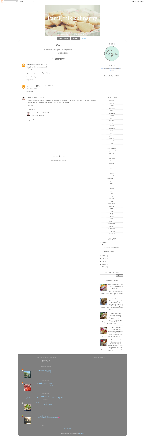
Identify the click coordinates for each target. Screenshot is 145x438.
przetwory (112, 186)
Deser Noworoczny (109, 251)
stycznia (106, 245)
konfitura (111, 138)
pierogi (112, 176)
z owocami (112, 231)
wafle (111, 218)
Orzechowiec (115, 299)
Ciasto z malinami (116, 327)
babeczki (111, 100)
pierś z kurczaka (111, 178)
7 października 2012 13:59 (45, 86)
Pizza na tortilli (48, 404)
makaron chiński (111, 148)
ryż (112, 196)
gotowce (111, 136)
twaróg (112, 216)
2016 (103, 242)
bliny (111, 110)
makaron (111, 146)
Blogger (81, 433)
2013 (103, 261)
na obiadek (112, 158)
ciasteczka (112, 120)
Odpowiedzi (32, 109)
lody (111, 143)
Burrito (112, 115)
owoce (112, 171)
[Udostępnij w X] (63, 53)
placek (112, 183)
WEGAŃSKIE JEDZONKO (44, 383)
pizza (111, 181)
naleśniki (111, 163)
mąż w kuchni (112, 151)
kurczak (112, 141)
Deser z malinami (116, 340)
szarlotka (111, 206)
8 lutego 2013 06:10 (38, 97)
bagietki (111, 103)
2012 (103, 264)
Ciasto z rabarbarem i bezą (115, 284)
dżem (111, 133)
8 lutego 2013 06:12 (43, 113)
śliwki (111, 208)
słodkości (111, 198)
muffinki (111, 153)
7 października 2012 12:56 (39, 64)
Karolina (29, 97)
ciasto (111, 123)
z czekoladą (112, 228)
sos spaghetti (111, 203)
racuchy (112, 188)
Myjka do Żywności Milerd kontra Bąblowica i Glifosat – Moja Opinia (45, 398)
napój (111, 168)
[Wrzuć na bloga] (61, 53)
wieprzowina (111, 223)
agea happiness (31, 86)
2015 (103, 256)
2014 (103, 258)
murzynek (112, 156)
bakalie (112, 105)
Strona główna (63, 39)
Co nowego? (48, 371)
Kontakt (75, 39)
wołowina (111, 226)
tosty (111, 213)
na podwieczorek (111, 161)
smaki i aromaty (45, 416)
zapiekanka (112, 233)
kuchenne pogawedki (44, 370)
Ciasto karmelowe (116, 313)
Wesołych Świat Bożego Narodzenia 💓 (48, 417)
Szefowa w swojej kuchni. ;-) (44, 403)
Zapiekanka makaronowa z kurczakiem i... (111, 248)
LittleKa (29, 64)
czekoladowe (111, 128)
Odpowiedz (30, 79)
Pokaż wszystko (67, 428)
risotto (112, 191)
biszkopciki (112, 108)
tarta (111, 211)
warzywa (111, 221)
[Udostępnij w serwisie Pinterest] (67, 53)
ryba (111, 193)
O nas (84, 39)
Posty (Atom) (62, 160)
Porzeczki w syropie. (48, 385)
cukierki (111, 125)
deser (111, 130)
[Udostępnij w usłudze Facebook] (65, 53)
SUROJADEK (45, 396)
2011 (103, 267)
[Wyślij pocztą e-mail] (59, 53)
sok (112, 201)
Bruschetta (112, 113)
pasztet (112, 173)
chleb (111, 118)
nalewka (111, 166)
